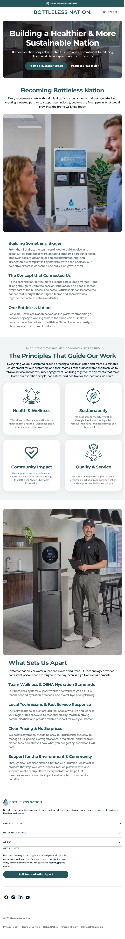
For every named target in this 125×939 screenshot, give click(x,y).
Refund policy (50, 921)
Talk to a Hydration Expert (45, 66)
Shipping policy (69, 921)
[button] (4, 12)
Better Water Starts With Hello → (64, 3)
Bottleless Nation (20, 912)
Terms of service (31, 921)
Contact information (92, 921)
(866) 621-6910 (107, 12)
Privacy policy (11, 921)
